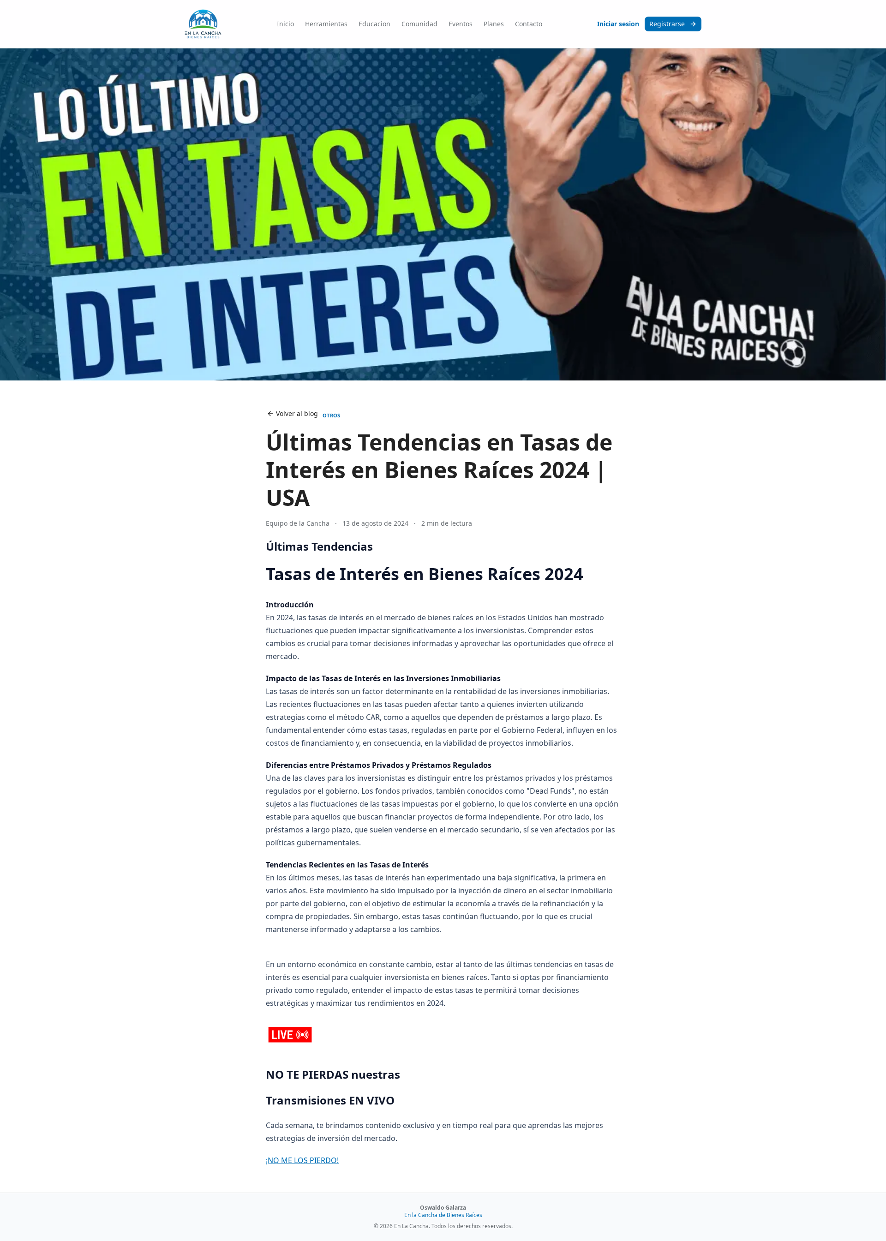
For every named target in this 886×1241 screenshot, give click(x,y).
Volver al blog (297, 413)
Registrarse (667, 23)
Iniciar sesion (618, 23)
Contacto (528, 23)
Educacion (374, 23)
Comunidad (419, 23)
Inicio (285, 23)
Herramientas (326, 23)
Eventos (461, 23)
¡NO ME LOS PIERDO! (302, 1160)
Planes (494, 23)
